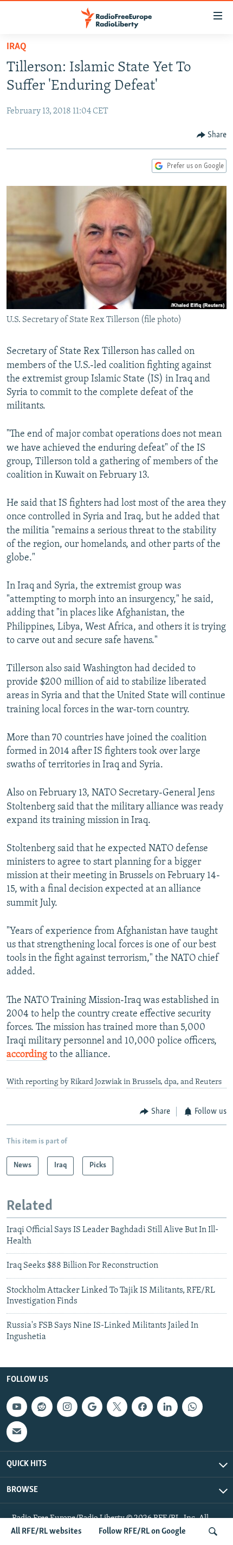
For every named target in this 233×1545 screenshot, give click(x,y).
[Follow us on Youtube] (17, 1406)
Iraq (17, 47)
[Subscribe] (17, 1431)
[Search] (213, 1531)
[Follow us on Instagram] (67, 1406)
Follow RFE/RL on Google (142, 1531)
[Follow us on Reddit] (41, 1406)
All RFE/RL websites (46, 1531)
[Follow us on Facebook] (142, 1406)
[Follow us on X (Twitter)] (117, 1406)
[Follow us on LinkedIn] (167, 1406)
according (27, 1055)
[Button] (212, 135)
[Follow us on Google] (92, 1406)
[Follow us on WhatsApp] (192, 1406)
